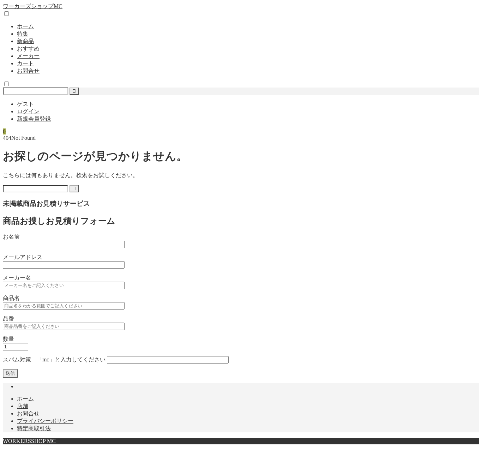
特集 (22, 34)
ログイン (28, 111)
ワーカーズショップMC (32, 6)
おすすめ (28, 49)
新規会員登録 (34, 119)
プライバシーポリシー (45, 421)
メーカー (28, 56)
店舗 (22, 406)
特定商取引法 (34, 428)
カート (25, 63)
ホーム (25, 26)
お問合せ (28, 71)
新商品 (25, 41)
